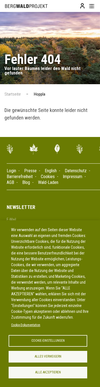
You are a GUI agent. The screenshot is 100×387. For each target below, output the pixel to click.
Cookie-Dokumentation (25, 325)
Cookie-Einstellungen (48, 341)
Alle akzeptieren (48, 372)
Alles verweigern (48, 356)
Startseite (12, 94)
